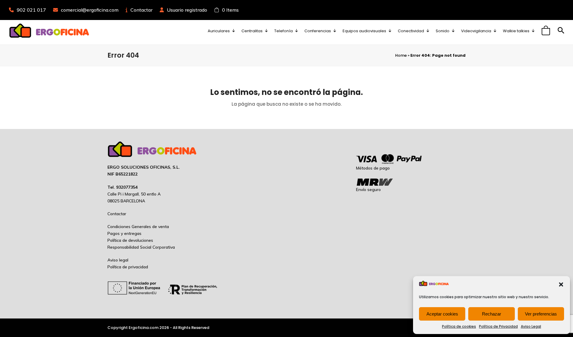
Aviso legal (117, 260)
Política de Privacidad (498, 326)
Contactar (141, 10)
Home (401, 55)
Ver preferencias (541, 313)
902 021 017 (31, 10)
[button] (561, 284)
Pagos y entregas (124, 233)
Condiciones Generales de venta (138, 226)
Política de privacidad (127, 267)
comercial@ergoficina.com (89, 10)
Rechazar (491, 313)
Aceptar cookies (442, 313)
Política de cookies (459, 326)
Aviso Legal (531, 326)
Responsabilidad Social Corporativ (139, 247)
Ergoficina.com (143, 327)
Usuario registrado (187, 10)
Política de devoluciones (130, 240)
